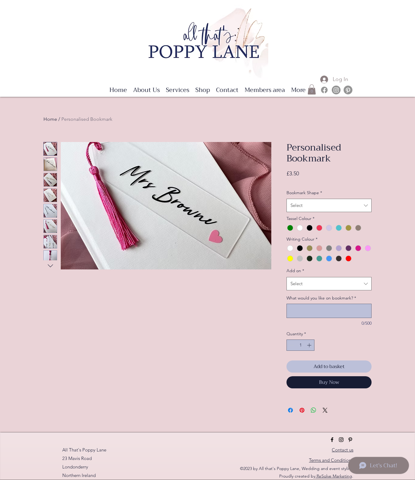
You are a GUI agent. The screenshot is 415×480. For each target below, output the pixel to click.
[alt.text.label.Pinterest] (348, 90)
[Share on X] (325, 410)
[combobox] (329, 205)
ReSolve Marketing (333, 476)
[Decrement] (291, 345)
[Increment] (310, 345)
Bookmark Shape (304, 192)
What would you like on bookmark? (321, 298)
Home (50, 119)
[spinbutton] (300, 345)
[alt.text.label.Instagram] (336, 90)
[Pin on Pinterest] (302, 410)
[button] (177, 90)
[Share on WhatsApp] (313, 410)
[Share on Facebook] (290, 410)
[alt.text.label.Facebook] (324, 90)
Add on (295, 270)
